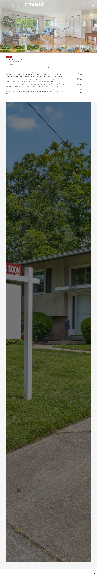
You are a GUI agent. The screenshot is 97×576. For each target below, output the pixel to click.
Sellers (66, 4)
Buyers (60, 4)
